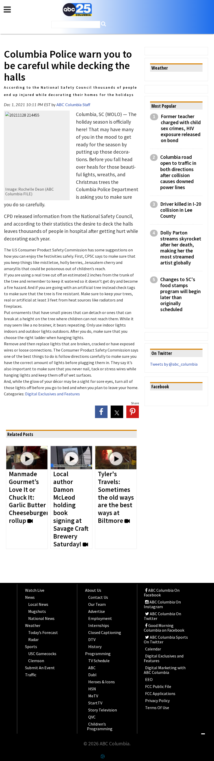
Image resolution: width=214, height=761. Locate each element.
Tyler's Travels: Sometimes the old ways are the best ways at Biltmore (116, 497)
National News (41, 618)
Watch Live (34, 590)
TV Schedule (99, 660)
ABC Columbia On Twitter (162, 616)
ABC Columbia (77, 10)
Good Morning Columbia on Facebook (164, 628)
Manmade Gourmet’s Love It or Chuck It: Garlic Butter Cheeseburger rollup (29, 497)
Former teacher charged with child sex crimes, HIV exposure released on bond (181, 128)
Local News (38, 604)
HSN (92, 688)
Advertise (96, 611)
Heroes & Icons (101, 681)
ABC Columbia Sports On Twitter (166, 639)
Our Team (97, 604)
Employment (100, 618)
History (95, 646)
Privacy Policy (157, 700)
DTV (92, 639)
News (30, 597)
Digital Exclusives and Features (52, 393)
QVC (92, 717)
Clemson (36, 660)
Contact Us (98, 597)
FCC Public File (158, 686)
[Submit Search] (103, 24)
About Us (93, 590)
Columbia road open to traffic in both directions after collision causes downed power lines (178, 172)
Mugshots (37, 611)
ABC (92, 667)
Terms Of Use (157, 707)
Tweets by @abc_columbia (174, 364)
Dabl (92, 674)
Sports (31, 646)
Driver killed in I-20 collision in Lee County (180, 210)
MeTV (93, 695)
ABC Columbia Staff (73, 105)
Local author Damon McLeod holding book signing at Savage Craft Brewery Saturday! (70, 509)
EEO (149, 679)
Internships (98, 625)
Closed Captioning (104, 632)
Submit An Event (40, 667)
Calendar (153, 648)
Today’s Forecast (43, 632)
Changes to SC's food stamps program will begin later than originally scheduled (180, 294)
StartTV (95, 702)
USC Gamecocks (42, 653)
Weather (32, 625)
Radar (33, 639)
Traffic (30, 674)
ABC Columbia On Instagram (162, 604)
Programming (98, 653)
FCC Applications (160, 693)
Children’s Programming (99, 726)
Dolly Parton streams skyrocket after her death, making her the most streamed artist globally (180, 248)
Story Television (102, 709)
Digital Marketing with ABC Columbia (165, 670)
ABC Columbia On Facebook (162, 592)
